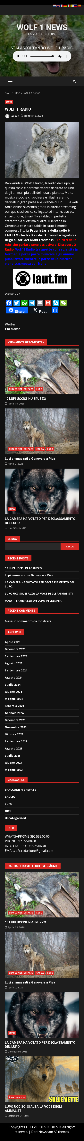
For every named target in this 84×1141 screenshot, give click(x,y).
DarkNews (39, 1132)
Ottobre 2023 (14, 734)
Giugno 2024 (13, 692)
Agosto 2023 (13, 748)
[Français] (61, 5)
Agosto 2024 (13, 677)
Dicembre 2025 (15, 649)
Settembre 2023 (16, 741)
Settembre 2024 (16, 670)
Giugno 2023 (13, 762)
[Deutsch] (65, 5)
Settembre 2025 (16, 656)
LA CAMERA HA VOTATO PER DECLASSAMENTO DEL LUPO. (42, 491)
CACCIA (40, 449)
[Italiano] (69, 5)
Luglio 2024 (13, 684)
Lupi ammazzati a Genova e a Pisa (42, 431)
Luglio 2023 (13, 755)
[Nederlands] (54, 5)
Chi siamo (12, 326)
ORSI (8, 811)
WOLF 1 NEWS (42, 27)
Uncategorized (15, 818)
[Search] (74, 81)
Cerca (12, 539)
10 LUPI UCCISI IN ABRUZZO (42, 371)
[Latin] (72, 5)
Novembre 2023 (16, 727)
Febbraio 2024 (14, 706)
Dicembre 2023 (15, 720)
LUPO (9, 102)
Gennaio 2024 (14, 713)
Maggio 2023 (14, 770)
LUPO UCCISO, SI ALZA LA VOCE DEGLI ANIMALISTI (39, 593)
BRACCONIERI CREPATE (21, 389)
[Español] (79, 5)
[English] (58, 5)
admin (15, 115)
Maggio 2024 (14, 699)
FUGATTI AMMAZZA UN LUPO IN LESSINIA (33, 600)
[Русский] (76, 5)
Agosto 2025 (13, 663)
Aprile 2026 (12, 642)
